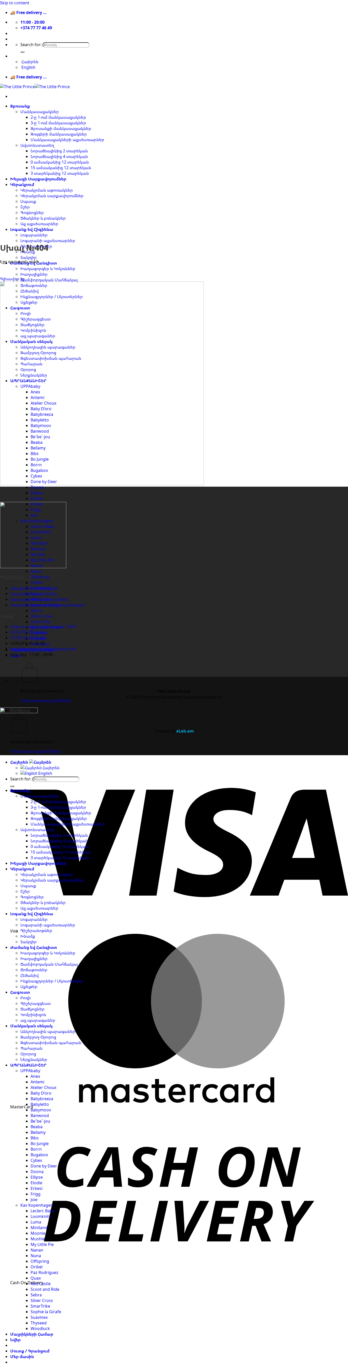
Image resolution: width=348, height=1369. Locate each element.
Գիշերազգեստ (35, 1003)
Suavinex (39, 1317)
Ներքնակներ (33, 1059)
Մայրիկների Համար (31, 1334)
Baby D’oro (41, 1093)
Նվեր (15, 1340)
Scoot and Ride (45, 1289)
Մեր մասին (22, 33)
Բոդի (25, 998)
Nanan (37, 1250)
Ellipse (37, 493)
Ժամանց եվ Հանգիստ (33, 947)
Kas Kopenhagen (36, 1205)
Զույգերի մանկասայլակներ (59, 134)
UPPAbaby (30, 1070)
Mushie (38, 1239)
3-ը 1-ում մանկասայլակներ (58, 123)
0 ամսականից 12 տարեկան (60, 162)
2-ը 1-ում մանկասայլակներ (58, 117)
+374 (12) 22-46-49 (27, 638)
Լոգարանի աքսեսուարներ (47, 240)
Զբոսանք (20, 106)
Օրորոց (28, 1054)
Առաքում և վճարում (30, 588)
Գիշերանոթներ (36, 930)
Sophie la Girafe (46, 1311)
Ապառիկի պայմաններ (34, 593)
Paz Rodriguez (44, 1272)
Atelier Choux (43, 1087)
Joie (34, 1199)
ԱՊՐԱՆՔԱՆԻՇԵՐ (28, 1065)
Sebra (36, 610)
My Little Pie (42, 1244)
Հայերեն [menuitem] (29, 61)
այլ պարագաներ (37, 1020)
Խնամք (27, 936)
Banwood (40, 1115)
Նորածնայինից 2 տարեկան (59, 151)
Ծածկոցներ (32, 1009)
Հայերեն (19, 56)
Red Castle (41, 1283)
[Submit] (22, 52)
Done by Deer (44, 1166)
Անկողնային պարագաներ (47, 1031)
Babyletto (40, 1104)
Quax (36, 1278)
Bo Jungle (40, 1143)
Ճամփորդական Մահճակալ (49, 280)
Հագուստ (20, 992)
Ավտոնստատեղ (37, 145)
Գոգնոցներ (32, 212)
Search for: (31, 44)
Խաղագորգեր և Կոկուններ (47, 268)
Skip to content (14, 3)
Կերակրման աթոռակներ (46, 190)
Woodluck (40, 1328)
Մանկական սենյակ (31, 1026)
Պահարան (31, 1048)
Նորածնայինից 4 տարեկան (59, 156)
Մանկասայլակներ (39, 111)
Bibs (35, 1138)
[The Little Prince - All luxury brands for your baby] (35, 86)
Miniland (39, 1227)
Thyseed (39, 1323)
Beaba (37, 1126)
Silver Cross (42, 616)
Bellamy (38, 1132)
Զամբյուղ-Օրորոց (38, 1037)
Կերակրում (22, 184)
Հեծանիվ (29, 975)
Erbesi (37, 1188)
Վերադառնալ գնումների (45, 700)
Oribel (37, 582)
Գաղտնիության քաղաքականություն (47, 605)
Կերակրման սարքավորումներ (52, 195)
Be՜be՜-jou (40, 1121)
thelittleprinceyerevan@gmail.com (43, 649)
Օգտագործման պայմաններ (39, 599)
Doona (37, 487)
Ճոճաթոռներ (33, 970)
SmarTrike (40, 621)
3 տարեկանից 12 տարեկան (60, 173)
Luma (36, 1222)
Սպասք (28, 201)
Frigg (36, 1194)
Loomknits (41, 1216)
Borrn (36, 1149)
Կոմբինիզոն (33, 1014)
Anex (35, 1076)
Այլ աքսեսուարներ (39, 224)
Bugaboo (39, 1155)
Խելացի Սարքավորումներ (38, 179)
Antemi (37, 1082)
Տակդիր (28, 257)
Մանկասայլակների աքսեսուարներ (67, 139)
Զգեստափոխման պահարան (50, 1042)
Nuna (36, 571)
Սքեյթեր (28, 986)
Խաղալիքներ (34, 274)
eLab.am (185, 731)
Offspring (40, 577)
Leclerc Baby (43, 1211)
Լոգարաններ (34, 235)
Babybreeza (42, 1098)
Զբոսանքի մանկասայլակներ (61, 128)
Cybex (36, 1160)
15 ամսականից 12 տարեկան (61, 167)
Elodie (36, 498)
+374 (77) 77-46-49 (27, 632)
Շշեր (25, 207)
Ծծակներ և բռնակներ (43, 218)
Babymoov (41, 1110)
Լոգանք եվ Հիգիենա (31, 229)
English (44, 773)
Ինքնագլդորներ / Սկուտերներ (51, 981)
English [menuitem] (27, 67)
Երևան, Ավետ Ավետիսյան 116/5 (43, 626)
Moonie (38, 1233)
